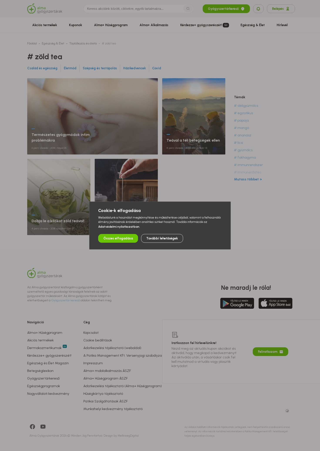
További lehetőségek (162, 238)
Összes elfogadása (118, 238)
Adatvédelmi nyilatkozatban (118, 227)
